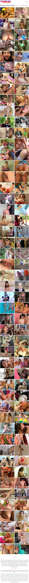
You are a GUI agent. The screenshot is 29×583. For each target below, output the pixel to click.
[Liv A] (7, 516)
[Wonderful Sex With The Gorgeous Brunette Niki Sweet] (22, 275)
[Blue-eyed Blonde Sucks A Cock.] (22, 505)
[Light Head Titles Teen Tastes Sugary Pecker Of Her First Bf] (22, 165)
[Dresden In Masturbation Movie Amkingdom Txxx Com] (7, 428)
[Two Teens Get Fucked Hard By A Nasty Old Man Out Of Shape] (22, 351)
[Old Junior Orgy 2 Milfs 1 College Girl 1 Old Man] (7, 341)
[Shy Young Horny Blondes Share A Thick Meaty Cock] (7, 242)
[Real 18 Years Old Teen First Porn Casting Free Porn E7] (22, 264)
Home (17, 5)
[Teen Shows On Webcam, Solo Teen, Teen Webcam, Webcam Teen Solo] (22, 144)
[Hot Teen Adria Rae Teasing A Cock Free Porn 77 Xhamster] (7, 56)
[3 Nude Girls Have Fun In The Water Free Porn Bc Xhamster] (7, 308)
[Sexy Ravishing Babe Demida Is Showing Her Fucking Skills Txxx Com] (7, 275)
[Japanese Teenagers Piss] (7, 297)
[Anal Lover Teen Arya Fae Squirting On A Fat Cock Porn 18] (22, 395)
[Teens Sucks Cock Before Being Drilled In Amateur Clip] (22, 111)
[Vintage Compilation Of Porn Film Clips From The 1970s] (7, 406)
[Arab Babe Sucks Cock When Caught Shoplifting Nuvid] (22, 548)
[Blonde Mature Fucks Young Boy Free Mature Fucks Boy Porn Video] (7, 483)
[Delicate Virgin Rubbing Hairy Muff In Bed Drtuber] (7, 176)
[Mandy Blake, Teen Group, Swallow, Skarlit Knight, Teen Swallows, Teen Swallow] (7, 45)
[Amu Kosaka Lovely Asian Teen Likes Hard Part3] (7, 264)
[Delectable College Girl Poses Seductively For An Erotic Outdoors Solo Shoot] (7, 122)
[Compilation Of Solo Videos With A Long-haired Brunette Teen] (22, 472)
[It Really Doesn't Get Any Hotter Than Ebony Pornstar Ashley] (22, 373)
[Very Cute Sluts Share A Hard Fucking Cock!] (22, 362)
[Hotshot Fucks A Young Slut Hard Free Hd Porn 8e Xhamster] (7, 111)
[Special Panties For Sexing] (22, 439)
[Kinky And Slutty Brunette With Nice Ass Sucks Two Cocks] (22, 341)
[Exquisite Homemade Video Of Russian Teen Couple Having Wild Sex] (22, 155)
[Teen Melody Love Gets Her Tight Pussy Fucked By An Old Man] (22, 45)
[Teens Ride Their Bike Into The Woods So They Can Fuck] (7, 100)
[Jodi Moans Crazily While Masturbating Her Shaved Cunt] (22, 461)
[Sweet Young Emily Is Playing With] (22, 198)
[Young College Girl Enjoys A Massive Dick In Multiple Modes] (7, 319)
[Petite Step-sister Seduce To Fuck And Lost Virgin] (7, 23)
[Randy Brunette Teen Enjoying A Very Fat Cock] (7, 133)
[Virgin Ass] (22, 67)
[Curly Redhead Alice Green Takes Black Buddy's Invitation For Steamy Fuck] (7, 330)
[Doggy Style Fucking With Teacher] (22, 133)
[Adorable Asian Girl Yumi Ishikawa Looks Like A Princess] (7, 548)
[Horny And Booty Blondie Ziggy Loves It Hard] (22, 100)
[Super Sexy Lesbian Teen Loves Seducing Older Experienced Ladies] (7, 231)
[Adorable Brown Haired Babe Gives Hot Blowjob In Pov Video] (7, 165)
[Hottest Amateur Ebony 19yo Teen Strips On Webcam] (7, 373)
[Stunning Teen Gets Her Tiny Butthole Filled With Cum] (7, 505)
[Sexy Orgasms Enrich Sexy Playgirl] (22, 122)
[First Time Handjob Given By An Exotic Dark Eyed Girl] (22, 537)
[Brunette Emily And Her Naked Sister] (22, 330)
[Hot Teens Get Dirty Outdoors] (7, 439)
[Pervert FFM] (22, 417)
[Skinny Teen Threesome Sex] (7, 417)
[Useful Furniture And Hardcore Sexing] (7, 472)
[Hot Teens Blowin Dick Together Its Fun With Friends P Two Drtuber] (7, 461)
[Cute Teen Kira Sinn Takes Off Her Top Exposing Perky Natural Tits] (22, 78)
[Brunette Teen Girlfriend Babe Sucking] (7, 89)
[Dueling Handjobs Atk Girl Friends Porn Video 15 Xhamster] (7, 384)
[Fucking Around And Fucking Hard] (22, 384)
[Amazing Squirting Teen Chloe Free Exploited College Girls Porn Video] (7, 286)
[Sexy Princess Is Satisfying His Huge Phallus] (7, 395)
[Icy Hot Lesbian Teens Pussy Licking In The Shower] (7, 144)
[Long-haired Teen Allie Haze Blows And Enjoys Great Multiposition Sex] (22, 428)
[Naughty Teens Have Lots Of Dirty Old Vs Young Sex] (22, 406)
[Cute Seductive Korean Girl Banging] (22, 319)
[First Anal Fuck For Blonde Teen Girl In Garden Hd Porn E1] (7, 537)
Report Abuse (14, 569)
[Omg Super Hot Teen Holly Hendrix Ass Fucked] (7, 220)
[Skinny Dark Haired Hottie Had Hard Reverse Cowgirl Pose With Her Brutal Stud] (7, 253)
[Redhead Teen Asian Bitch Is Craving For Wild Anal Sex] (22, 527)
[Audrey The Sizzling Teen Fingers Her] (22, 450)
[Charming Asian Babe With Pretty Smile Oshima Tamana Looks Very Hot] (22, 209)
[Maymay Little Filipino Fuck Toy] (7, 209)
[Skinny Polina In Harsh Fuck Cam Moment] (7, 450)
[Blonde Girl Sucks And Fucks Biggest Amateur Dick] (22, 176)
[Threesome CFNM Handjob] (7, 12)
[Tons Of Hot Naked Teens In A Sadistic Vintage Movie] (22, 242)
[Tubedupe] (22, 231)
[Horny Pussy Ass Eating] (22, 308)
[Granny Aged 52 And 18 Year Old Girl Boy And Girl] (7, 187)
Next (15, 556)
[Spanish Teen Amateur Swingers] (22, 494)
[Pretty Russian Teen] (22, 34)
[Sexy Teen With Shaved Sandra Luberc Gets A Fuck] (7, 351)
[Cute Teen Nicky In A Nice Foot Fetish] (22, 23)
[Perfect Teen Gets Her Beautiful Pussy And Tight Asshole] (7, 527)
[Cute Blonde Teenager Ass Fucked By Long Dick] (7, 67)
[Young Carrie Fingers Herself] (22, 56)
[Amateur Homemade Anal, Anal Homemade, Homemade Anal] (7, 34)
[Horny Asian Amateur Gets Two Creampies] (22, 483)
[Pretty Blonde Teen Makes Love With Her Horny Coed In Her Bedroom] (22, 187)
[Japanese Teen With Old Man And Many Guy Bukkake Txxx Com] (7, 198)
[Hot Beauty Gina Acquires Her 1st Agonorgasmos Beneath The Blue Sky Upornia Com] (22, 253)
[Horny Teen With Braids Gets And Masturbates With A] (7, 155)
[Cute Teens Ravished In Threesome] (7, 362)
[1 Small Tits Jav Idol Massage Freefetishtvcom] (22, 516)
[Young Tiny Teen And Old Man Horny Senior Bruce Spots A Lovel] (22, 220)
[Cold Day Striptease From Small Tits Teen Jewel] (22, 286)
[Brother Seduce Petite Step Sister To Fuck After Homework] (22, 12)
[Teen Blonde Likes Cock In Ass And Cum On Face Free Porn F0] (7, 494)
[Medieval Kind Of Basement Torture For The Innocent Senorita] (22, 297)
